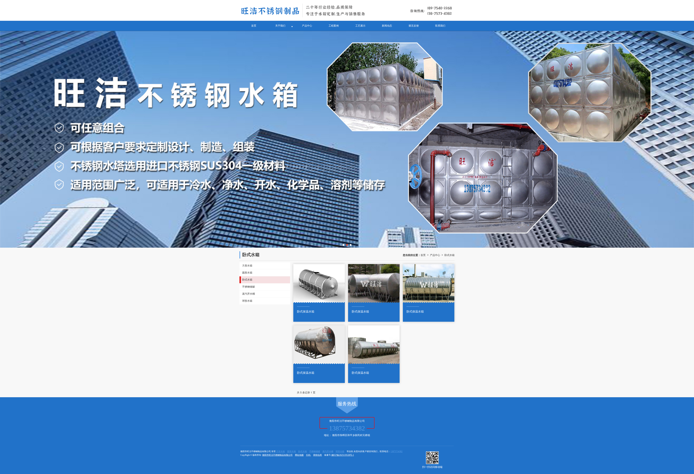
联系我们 (440, 25)
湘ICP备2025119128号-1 (342, 455)
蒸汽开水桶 (327, 451)
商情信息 (317, 455)
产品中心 (307, 25)
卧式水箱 (449, 255)
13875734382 (396, 451)
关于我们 (280, 25)
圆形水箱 (291, 451)
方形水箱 (280, 451)
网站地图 (299, 455)
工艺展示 (360, 25)
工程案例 (334, 25)
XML (308, 455)
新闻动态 (387, 25)
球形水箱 (340, 451)
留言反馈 (414, 25)
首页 (253, 25)
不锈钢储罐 (314, 451)
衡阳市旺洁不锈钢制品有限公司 (277, 455)
